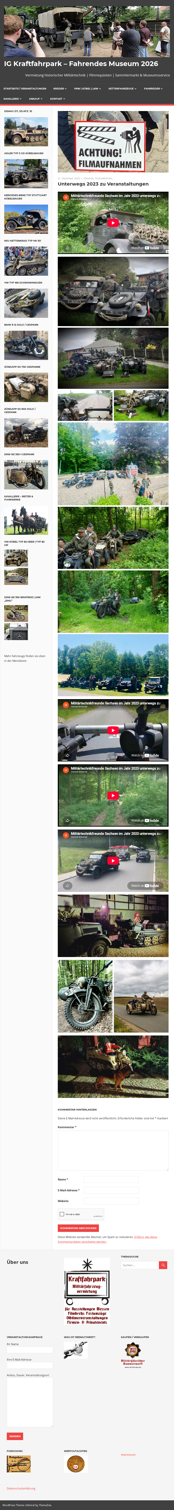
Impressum (128, 1455)
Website (63, 1201)
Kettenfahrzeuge (121, 88)
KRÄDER (58, 88)
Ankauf (34, 98)
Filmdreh (89, 178)
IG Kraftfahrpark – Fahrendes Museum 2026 (81, 63)
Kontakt (56, 98)
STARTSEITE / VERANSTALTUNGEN (25, 88)
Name (63, 1179)
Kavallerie (11, 98)
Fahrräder (152, 88)
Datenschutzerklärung (21, 1488)
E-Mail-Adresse (69, 1190)
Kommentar (67, 1127)
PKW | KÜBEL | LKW (86, 88)
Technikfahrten (103, 178)
